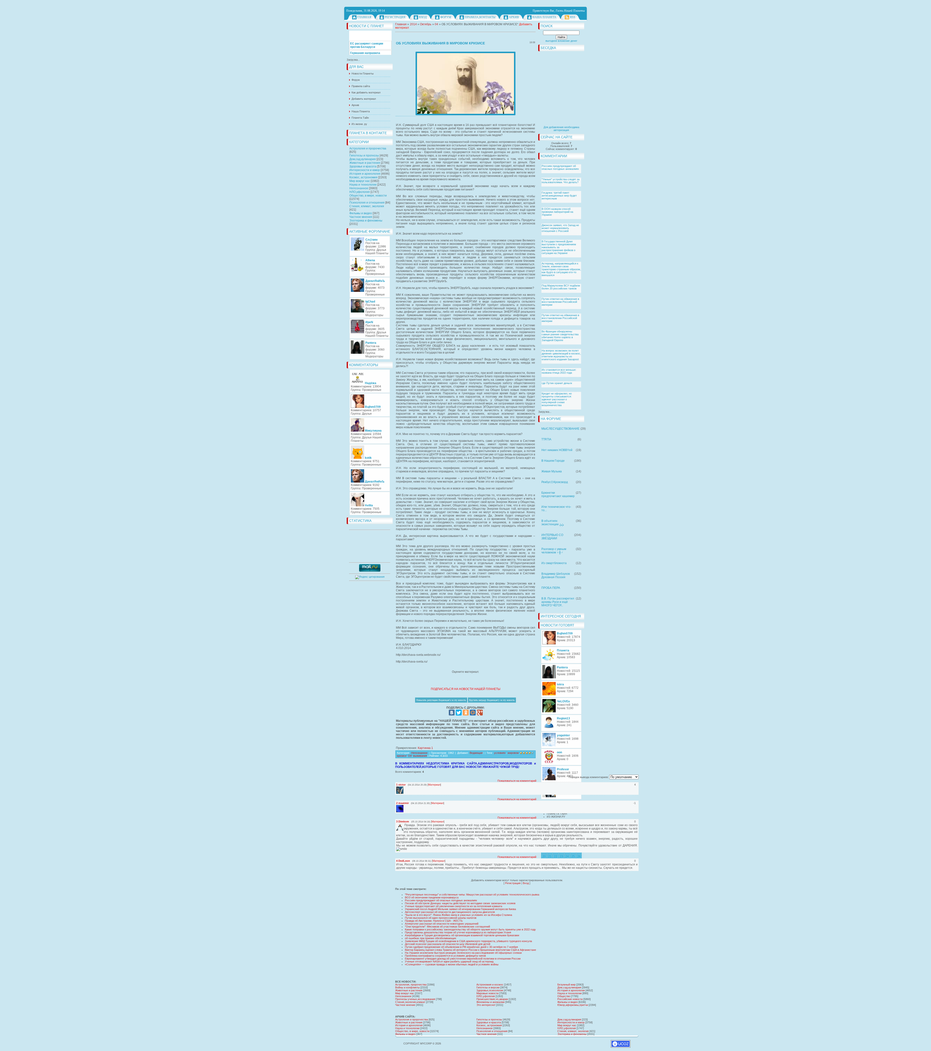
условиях (500, 752)
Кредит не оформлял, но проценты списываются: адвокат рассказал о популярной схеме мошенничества (557, 399)
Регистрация (395, 17)
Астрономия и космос (489, 984)
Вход (423, 17)
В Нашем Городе (553, 460)
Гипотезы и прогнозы (364, 155)
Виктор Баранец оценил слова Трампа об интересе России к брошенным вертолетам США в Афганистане (470, 949)
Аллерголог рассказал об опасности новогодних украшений (441, 923)
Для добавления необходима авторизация (561, 128)
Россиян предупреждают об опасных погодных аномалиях (560, 167)
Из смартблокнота (554, 563)
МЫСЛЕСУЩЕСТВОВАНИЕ (560, 428)
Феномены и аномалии (490, 1002)
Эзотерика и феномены (365, 220)
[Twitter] (459, 712)
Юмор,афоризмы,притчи (572, 1004)
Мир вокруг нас (359, 181)
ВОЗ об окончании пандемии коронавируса (431, 897)
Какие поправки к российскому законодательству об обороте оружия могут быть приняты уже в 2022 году (470, 929)
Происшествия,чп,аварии (492, 999)
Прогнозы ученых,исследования (415, 999)
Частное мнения (360, 217)
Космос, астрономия (363, 177)
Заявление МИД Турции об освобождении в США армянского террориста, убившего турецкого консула (468, 941)
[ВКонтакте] (452, 712)
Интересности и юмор (364, 170)
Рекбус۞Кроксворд (554, 482)
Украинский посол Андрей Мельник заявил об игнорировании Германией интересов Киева (460, 909)
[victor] (403, 788)
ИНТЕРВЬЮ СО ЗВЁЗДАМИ (552, 536)
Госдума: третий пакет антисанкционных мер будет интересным (559, 195)
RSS (572, 17)
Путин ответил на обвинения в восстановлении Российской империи (560, 301)
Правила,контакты (480, 17)
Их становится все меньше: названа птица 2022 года (559, 371)
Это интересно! (485, 1004)
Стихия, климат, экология (366, 206)
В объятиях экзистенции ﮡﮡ (552, 522)
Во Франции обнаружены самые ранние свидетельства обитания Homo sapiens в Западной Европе (560, 336)
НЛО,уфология (359, 192)
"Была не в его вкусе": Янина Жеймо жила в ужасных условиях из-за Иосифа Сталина (458, 914)
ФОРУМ (445, 17)
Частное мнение (405, 1004)
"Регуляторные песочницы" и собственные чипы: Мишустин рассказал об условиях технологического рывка (472, 894)
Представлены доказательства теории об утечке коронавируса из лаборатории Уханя (458, 932)
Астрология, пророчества (410, 984)
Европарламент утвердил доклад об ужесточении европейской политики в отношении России (463, 958)
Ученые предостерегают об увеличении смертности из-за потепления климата (453, 906)
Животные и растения (364, 162)
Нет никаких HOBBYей (556, 450)
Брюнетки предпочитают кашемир (558, 494)
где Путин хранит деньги (557, 383)
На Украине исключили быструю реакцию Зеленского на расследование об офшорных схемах (463, 952)
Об (410, 755)
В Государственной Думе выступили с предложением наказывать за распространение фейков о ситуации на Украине (559, 247)
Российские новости (570, 999)
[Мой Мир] (473, 712)
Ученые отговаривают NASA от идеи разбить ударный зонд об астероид (449, 961)
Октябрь (425, 24)
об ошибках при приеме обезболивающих (430, 938)
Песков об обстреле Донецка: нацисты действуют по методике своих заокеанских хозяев (460, 903)
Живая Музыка (551, 471)
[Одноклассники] (466, 712)
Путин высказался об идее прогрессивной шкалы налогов (440, 917)
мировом (513, 752)
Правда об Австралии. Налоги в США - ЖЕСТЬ (434, 920)
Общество (563, 996)
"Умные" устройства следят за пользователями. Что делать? (560, 181)
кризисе (402, 755)
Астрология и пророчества (367, 148)
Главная (364, 17)
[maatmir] (403, 806)
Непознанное (358, 188)
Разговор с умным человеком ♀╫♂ (553, 550)
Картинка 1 (425, 748)
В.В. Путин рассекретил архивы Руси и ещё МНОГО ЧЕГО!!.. (557, 602)
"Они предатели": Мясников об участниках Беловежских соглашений (447, 926)
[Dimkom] (403, 825)
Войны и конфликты (407, 987)
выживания (420, 755)
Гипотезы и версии (487, 987)
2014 (413, 24)
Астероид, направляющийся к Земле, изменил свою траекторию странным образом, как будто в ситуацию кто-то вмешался (561, 269)
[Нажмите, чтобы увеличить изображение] (465, 83)
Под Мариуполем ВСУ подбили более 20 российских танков (561, 287)
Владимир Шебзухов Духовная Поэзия (555, 575)
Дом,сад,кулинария (362, 159)
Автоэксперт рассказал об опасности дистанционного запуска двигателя (450, 912)
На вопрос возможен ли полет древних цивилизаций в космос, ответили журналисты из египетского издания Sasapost (561, 355)
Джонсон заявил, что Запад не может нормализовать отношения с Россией (560, 228)
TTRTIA (546, 439)
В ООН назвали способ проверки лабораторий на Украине (557, 211)
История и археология (364, 173)
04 (436, 24)
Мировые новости (487, 993)
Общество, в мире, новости (368, 195)
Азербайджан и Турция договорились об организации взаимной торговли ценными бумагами (462, 935)
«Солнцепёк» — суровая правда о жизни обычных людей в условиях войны (451, 964)
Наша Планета (544, 17)
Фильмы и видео (360, 213)
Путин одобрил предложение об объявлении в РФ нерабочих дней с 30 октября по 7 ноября (461, 946)
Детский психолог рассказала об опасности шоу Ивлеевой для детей (447, 944)
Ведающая (476, 752)
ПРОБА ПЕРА (550, 588)
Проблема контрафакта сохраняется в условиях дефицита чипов (445, 955)
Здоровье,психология (489, 990)
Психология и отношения (367, 202)
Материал (434, 784)
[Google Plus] (480, 712)
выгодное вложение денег (561, 40)
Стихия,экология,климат (410, 1002)
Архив (514, 17)
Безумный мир (566, 984)
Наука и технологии (363, 184)
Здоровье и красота (363, 166)
